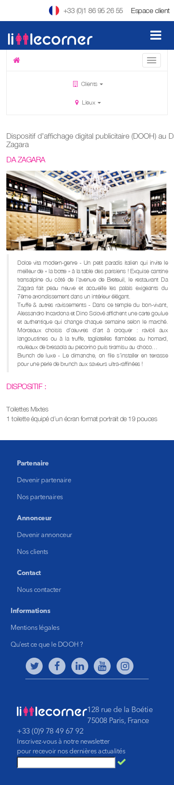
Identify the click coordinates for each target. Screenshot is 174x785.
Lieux (89, 102)
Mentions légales (35, 628)
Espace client (150, 10)
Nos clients (32, 552)
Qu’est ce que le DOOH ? (47, 645)
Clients (89, 83)
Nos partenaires (40, 497)
